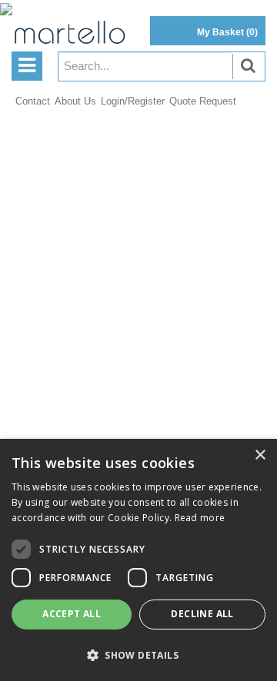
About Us (75, 101)
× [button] (259, 455)
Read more (200, 517)
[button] (138, 654)
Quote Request (202, 101)
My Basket (227, 32)
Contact (32, 101)
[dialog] (138, 560)
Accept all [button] (71, 613)
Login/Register (133, 101)
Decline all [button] (202, 613)
